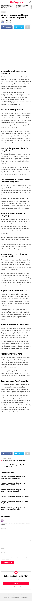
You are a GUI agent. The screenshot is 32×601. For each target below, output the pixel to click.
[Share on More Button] (27, 27)
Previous (1, 7)
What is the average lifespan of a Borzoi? (15, 496)
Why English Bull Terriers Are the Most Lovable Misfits (22, 6)
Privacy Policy (24, 597)
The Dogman (16, 2)
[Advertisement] (16, 48)
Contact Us (16, 599)
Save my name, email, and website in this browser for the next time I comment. (15, 558)
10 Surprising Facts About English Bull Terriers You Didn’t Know (7, 6)
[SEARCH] (30, 2)
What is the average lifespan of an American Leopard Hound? (13, 477)
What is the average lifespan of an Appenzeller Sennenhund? (13, 484)
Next (31, 7)
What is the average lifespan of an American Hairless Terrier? (13, 509)
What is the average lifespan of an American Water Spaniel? (13, 490)
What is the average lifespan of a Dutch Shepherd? (15, 502)
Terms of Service (15, 597)
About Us (6, 597)
